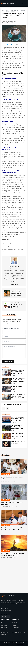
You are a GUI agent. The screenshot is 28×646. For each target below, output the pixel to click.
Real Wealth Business (11, 642)
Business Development (18, 632)
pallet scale (20, 126)
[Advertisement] (14, 577)
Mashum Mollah (7, 19)
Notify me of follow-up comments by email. (14, 327)
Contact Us (4, 625)
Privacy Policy (5, 632)
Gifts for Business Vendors (10, 246)
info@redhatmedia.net (6, 610)
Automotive (15, 627)
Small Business (7, 11)
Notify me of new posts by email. (12, 328)
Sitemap (3, 634)
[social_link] (3, 408)
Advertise (3, 630)
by (13, 375)
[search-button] (22, 3)
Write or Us (4, 627)
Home (3, 10)
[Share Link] (3, 44)
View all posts (14, 284)
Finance (14, 625)
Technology (15, 622)
